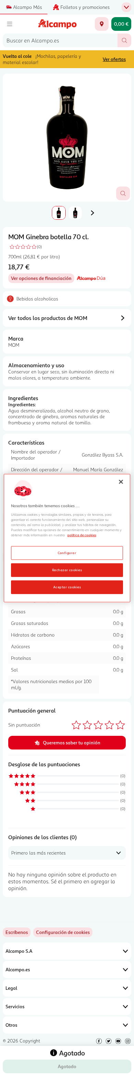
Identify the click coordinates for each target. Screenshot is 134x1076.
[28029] (102, 24)
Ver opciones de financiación (42, 279)
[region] (67, 538)
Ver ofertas (114, 59)
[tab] (67, 138)
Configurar (67, 552)
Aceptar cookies (67, 587)
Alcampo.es (17, 969)
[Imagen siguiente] (92, 213)
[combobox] (60, 40)
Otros (11, 1025)
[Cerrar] (121, 481)
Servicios (14, 1006)
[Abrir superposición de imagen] (123, 193)
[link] (62, 932)
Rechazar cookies (67, 569)
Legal (11, 988)
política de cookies (81, 535)
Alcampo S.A (18, 951)
